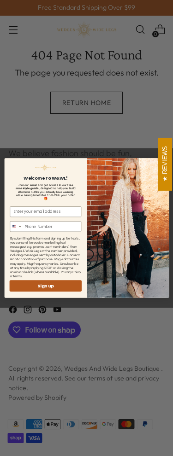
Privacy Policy (70, 272)
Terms (17, 276)
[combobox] (16, 227)
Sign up (45, 286)
